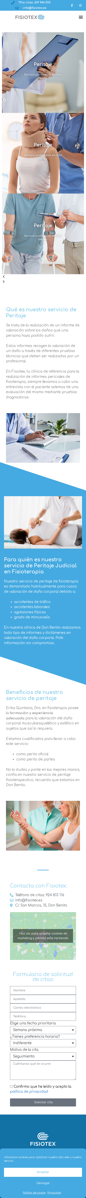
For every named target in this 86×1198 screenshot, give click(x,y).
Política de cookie (34, 1192)
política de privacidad (29, 1092)
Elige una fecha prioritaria (33, 1023)
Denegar (43, 1183)
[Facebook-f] (72, 5)
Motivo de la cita (24, 1050)
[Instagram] (80, 5)
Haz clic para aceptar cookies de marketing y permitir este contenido (43, 936)
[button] (80, 17)
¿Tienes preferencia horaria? (35, 1037)
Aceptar (43, 1172)
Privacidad (54, 1192)
